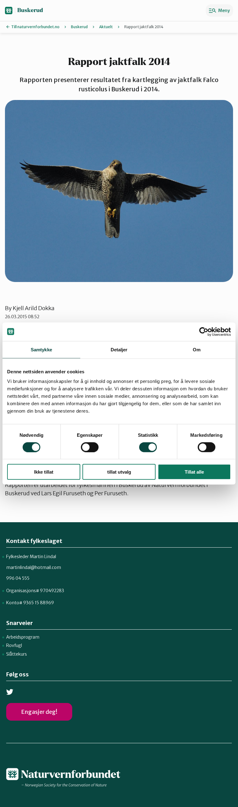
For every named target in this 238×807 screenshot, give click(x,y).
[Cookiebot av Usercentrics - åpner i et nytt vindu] (204, 331)
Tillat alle (194, 472)
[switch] (90, 447)
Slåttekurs (16, 654)
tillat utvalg (119, 472)
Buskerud (30, 10)
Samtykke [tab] (41, 349)
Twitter (9, 692)
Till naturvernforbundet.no (35, 26)
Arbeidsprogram (22, 637)
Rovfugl (14, 645)
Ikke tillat (43, 472)
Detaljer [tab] (119, 349)
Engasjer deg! (39, 711)
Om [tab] (197, 349)
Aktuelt (106, 26)
